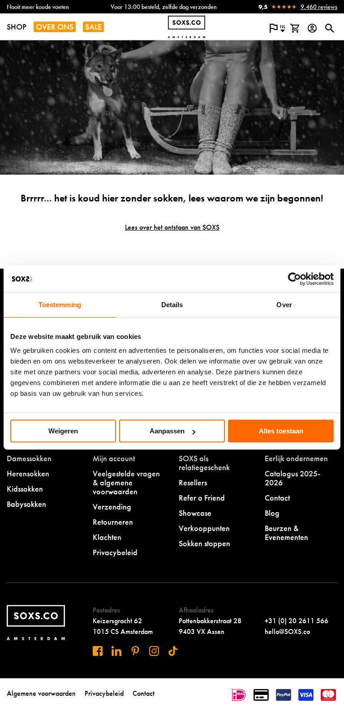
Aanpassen (167, 431)
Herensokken (28, 473)
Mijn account (114, 458)
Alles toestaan (281, 431)
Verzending (112, 506)
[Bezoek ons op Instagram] (154, 651)
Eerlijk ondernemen (296, 458)
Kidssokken (25, 489)
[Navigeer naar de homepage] (187, 27)
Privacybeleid (115, 552)
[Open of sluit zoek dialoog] (329, 28)
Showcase (195, 513)
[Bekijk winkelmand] (294, 28)
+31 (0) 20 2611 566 (296, 620)
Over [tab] (284, 304)
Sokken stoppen (204, 543)
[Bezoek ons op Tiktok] (173, 651)
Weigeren (63, 431)
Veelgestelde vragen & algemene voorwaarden (126, 482)
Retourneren (113, 522)
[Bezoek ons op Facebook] (98, 651)
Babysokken (26, 504)
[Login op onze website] (312, 28)
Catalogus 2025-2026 (292, 478)
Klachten (107, 537)
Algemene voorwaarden (41, 693)
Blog (272, 513)
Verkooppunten (204, 528)
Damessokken (29, 458)
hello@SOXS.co (287, 631)
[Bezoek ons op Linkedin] (116, 651)
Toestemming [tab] (60, 304)
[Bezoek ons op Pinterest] (135, 651)
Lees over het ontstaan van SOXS (172, 227)
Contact (277, 497)
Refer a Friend (202, 497)
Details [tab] (172, 304)
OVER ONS (54, 26)
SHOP (16, 26)
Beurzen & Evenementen (286, 532)
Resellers (193, 482)
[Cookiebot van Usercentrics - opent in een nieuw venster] (294, 279)
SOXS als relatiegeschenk (204, 462)
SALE (93, 26)
